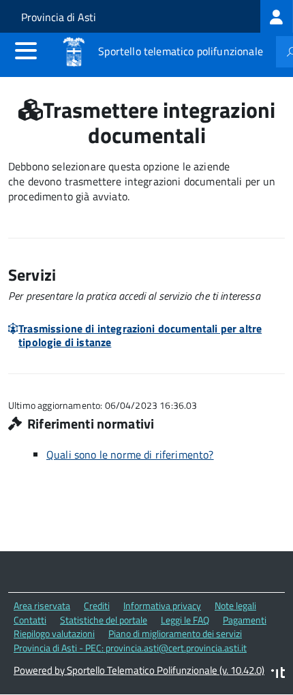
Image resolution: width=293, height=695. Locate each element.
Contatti (30, 620)
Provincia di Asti (58, 17)
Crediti (97, 605)
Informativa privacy (162, 605)
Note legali (235, 605)
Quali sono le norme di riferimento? (130, 454)
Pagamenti (244, 620)
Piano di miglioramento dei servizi (175, 633)
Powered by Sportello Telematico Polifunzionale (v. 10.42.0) (139, 670)
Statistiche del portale (103, 620)
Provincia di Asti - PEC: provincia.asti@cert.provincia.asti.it (130, 647)
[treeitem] (276, 16)
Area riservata (42, 605)
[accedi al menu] (26, 50)
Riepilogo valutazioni (54, 633)
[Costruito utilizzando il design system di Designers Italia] (278, 674)
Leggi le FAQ (185, 620)
